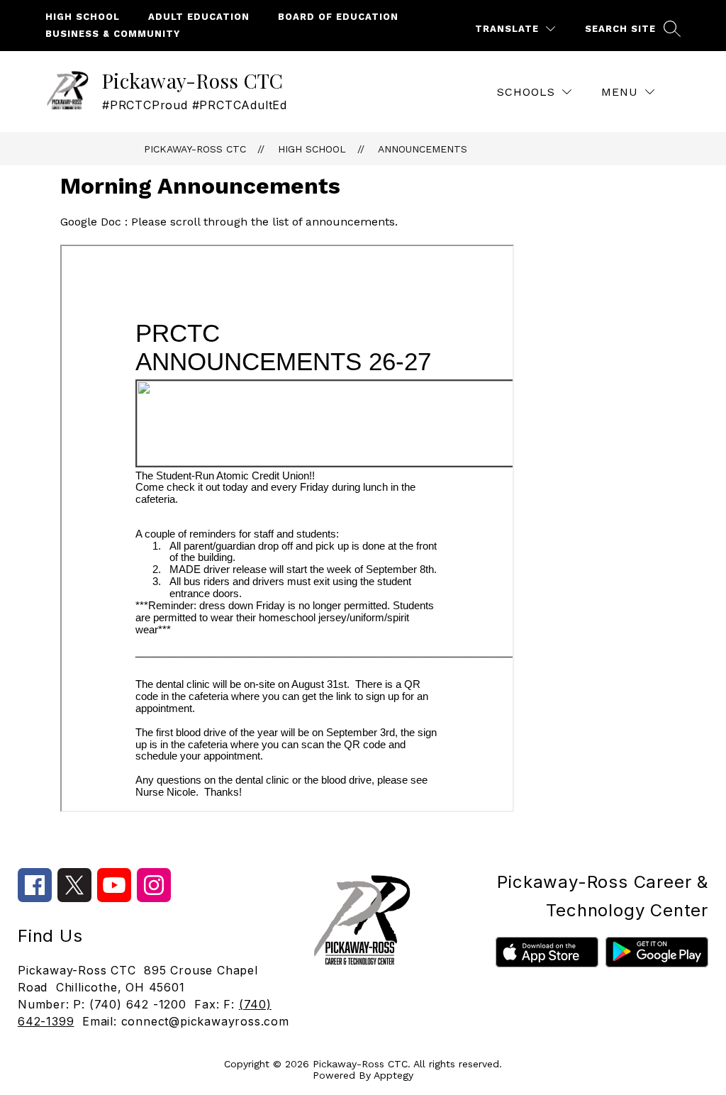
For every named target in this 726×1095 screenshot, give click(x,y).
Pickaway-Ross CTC (195, 149)
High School (82, 16)
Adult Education (199, 16)
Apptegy (393, 1075)
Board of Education (338, 16)
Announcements (422, 149)
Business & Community (112, 33)
